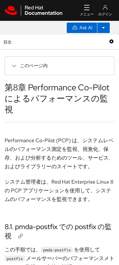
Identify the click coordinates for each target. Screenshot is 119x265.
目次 (8, 42)
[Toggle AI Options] (103, 28)
